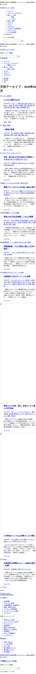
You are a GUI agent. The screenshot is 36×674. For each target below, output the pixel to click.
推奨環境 (7, 625)
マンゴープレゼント (24, 412)
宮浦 (8, 282)
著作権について (9, 650)
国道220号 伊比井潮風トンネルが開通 (18, 217)
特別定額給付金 (9, 165)
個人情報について (10, 648)
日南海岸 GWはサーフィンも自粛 (17, 276)
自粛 (29, 284)
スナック (14, 412)
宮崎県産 (7, 135)
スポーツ (7, 73)
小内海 (19, 222)
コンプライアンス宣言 (11, 621)
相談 (8, 416)
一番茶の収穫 (9, 129)
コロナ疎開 (23, 539)
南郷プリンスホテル (25, 191)
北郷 (19, 103)
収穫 (32, 133)
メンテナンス (8, 635)
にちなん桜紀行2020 (12, 100)
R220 (12, 220)
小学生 (18, 252)
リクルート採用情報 (10, 609)
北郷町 (21, 133)
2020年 (6, 80)
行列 (5, 254)
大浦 (5, 282)
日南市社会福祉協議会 (27, 193)
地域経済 (14, 163)
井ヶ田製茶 (14, 133)
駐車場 (9, 254)
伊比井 (17, 220)
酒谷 (14, 107)
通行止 (6, 224)
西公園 (9, 107)
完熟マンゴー (8, 541)
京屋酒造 (14, 569)
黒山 (28, 107)
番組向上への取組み (10, 629)
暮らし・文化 (8, 67)
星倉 (10, 105)
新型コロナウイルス (12, 193)
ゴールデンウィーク (17, 280)
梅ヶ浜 (25, 284)
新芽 (11, 135)
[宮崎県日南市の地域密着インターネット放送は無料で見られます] (7, 7)
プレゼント (7, 75)
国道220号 (9, 222)
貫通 (33, 222)
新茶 (15, 135)
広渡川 (30, 103)
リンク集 (7, 646)
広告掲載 (7, 601)
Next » (5, 587)
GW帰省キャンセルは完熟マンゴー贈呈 (19, 536)
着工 (30, 222)
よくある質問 (8, 644)
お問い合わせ (8, 642)
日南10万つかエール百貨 (26, 163)
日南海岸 (7, 195)
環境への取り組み (10, 627)
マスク (13, 252)
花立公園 (27, 105)
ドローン (14, 103)
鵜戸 (10, 224)
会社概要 (7, 651)
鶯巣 (14, 224)
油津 (16, 105)
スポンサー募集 (9, 603)
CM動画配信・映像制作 (11, 605)
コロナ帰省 (14, 539)
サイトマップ (8, 623)
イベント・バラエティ (11, 63)
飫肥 (17, 107)
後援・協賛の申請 (10, 607)
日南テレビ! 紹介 (9, 619)
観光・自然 (11, 69)
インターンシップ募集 (11, 611)
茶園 (19, 135)
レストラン (14, 191)
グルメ (6, 71)
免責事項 (7, 631)
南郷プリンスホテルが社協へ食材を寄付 (19, 187)
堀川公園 (24, 103)
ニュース (7, 61)
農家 (22, 135)
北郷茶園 (27, 133)
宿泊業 (11, 414)
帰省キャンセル (19, 414)
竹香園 (20, 105)
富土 (14, 222)
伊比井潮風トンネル (27, 220)
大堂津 (32, 280)
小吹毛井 (14, 282)
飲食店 (13, 416)
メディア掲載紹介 (10, 633)
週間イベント (11, 65)
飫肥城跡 (23, 107)
